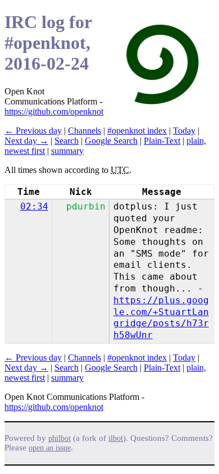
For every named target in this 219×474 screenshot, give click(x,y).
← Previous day (33, 130)
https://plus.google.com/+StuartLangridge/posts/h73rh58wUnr (161, 317)
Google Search (111, 140)
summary (67, 151)
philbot (59, 438)
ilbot (115, 438)
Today (184, 130)
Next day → (26, 140)
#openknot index (137, 130)
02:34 (34, 206)
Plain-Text (162, 140)
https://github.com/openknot (53, 111)
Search (66, 140)
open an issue (50, 448)
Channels (84, 130)
